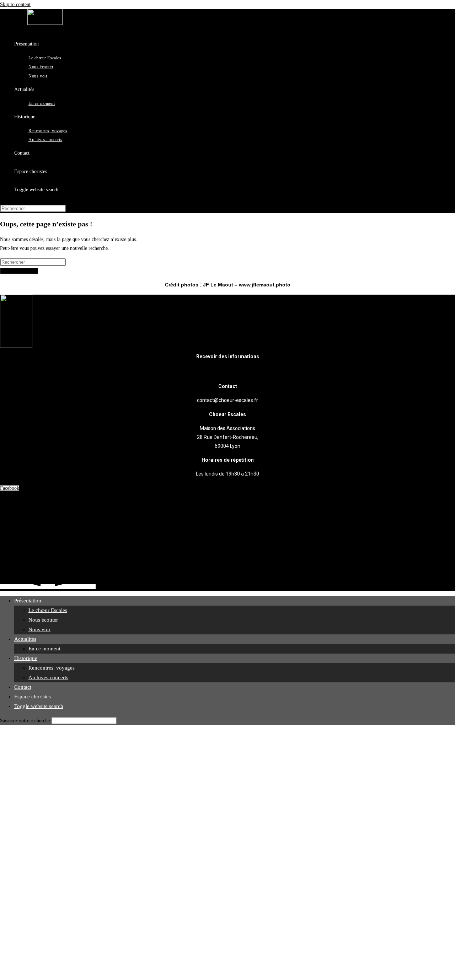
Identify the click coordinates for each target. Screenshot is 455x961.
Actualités (25, 639)
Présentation (27, 600)
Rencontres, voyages (51, 668)
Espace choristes (32, 696)
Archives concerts (48, 677)
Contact (22, 687)
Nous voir (39, 629)
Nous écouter (43, 620)
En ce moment (44, 648)
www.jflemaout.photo (264, 285)
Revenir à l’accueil (19, 271)
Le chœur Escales (47, 610)
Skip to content (15, 4)
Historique (25, 658)
